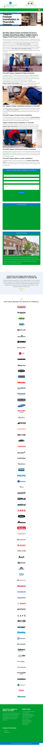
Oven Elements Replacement (28, 715)
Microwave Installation (26, 720)
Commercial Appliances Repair (28, 711)
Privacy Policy (25, 724)
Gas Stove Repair (25, 712)
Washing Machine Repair (27, 717)
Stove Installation (25, 723)
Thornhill (4, 12)
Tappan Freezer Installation (12, 12)
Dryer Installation (25, 719)
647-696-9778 (7, 732)
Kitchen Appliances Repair (27, 714)
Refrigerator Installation (27, 721)
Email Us (6, 730)
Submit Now (21, 192)
